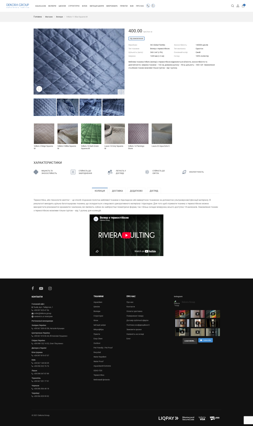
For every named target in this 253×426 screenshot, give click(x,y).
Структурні (98, 316)
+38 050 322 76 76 (41, 366)
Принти (97, 334)
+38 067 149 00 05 (41, 363)
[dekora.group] (18, 6)
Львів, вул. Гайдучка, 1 (43, 307)
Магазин (49, 17)
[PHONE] (148, 6)
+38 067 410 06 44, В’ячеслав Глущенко (50, 336)
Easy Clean (98, 339)
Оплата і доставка (134, 311)
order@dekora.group (42, 313)
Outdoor (97, 343)
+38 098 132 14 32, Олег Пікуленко (48, 343)
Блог (128, 339)
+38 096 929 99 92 (41, 396)
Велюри (59, 17)
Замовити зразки (134, 329)
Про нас (129, 302)
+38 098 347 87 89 (41, 374)
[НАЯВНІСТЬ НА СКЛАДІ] (153, 6)
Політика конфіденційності (138, 325)
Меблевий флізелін (102, 380)
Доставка (117, 191)
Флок (96, 320)
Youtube (41, 288)
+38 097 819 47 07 (41, 355)
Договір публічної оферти (137, 320)
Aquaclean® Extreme (102, 366)
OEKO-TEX (98, 370)
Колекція (100, 191)
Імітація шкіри (100, 325)
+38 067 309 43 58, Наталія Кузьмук (49, 328)
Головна (38, 16)
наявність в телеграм (43, 316)
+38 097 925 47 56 (41, 310)
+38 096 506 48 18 (41, 389)
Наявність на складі (135, 334)
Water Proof (98, 361)
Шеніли (97, 307)
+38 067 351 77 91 (41, 381)
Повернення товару (134, 316)
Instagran (50, 288)
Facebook (33, 288)
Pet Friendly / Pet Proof (103, 348)
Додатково (136, 191)
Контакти (130, 307)
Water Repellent (100, 357)
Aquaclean (98, 302)
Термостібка (99, 375)
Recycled (97, 352)
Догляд (154, 191)
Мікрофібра (99, 329)
